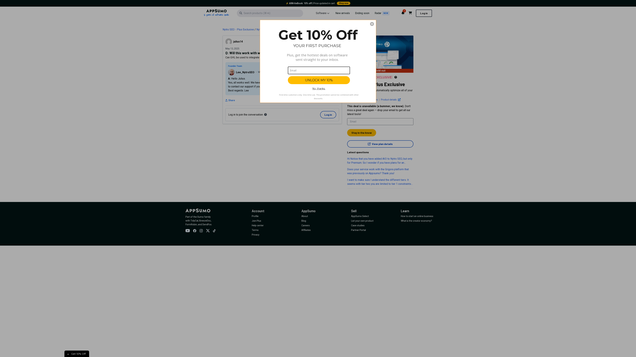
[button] (372, 24)
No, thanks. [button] (318, 88)
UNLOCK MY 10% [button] (319, 80)
